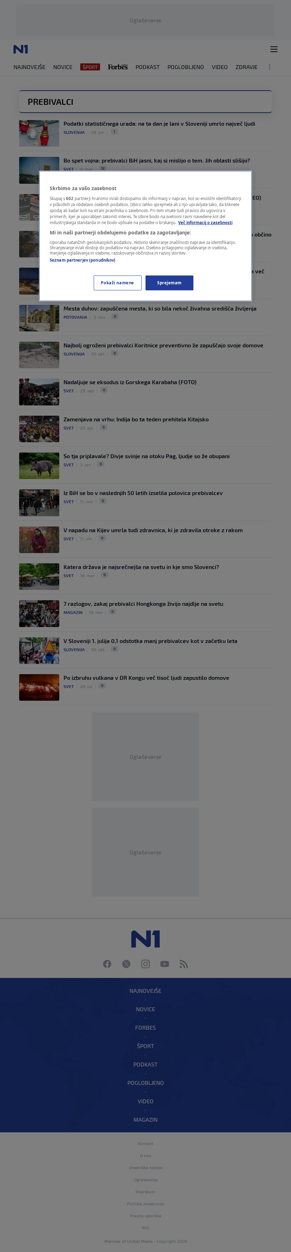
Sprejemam (169, 282)
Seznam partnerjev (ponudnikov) (82, 260)
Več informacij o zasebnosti (205, 222)
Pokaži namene (117, 282)
